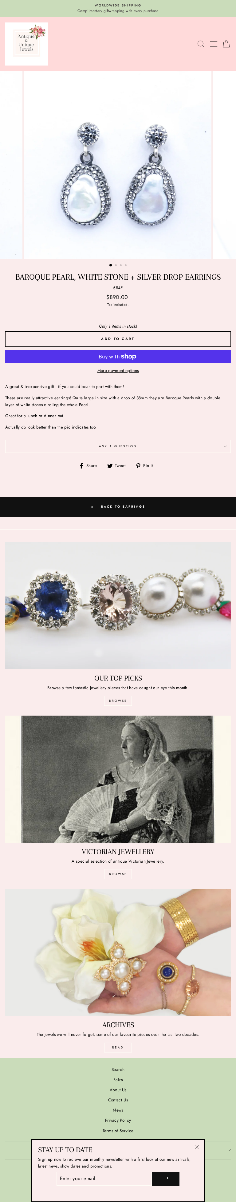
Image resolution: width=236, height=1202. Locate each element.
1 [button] (110, 265)
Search (118, 1069)
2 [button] (116, 265)
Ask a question (118, 446)
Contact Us (118, 1100)
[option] (118, 8)
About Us (118, 1090)
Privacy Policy (118, 1120)
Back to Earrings (122, 506)
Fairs (118, 1079)
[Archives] (118, 952)
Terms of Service (118, 1131)
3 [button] (121, 265)
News (118, 1110)
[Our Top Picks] (118, 605)
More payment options (118, 370)
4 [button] (126, 265)
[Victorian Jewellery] (118, 779)
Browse (118, 700)
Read (118, 1047)
